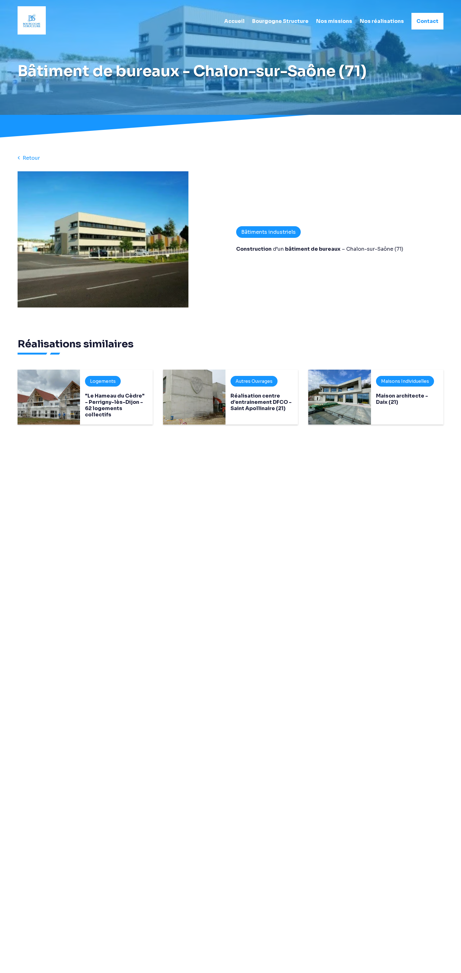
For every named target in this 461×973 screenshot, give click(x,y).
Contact (427, 21)
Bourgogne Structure (280, 21)
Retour (31, 158)
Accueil (234, 21)
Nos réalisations (382, 21)
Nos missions (334, 21)
